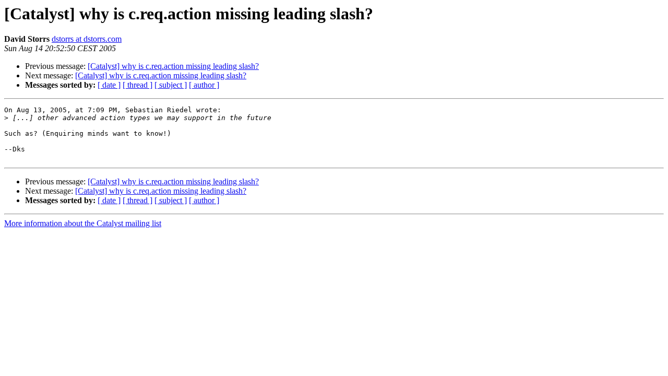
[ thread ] (137, 84)
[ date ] (109, 84)
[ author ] (204, 84)
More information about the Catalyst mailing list (82, 223)
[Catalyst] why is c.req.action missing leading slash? (173, 66)
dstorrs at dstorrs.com (87, 38)
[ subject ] (170, 84)
